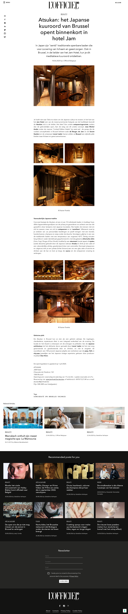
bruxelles (53, 396)
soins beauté (39, 396)
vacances (62, 396)
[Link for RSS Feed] (68, 606)
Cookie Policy (77, 611)
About (48, 611)
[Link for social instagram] (64, 606)
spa (46, 396)
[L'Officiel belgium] (64, 5)
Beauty (64, 14)
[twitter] (4, 30)
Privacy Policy (74, 576)
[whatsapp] (4, 33)
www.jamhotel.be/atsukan (55, 379)
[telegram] (4, 37)
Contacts (55, 611)
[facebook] (4, 19)
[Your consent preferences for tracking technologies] (125, 610)
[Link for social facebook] (60, 606)
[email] (4, 16)
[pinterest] (4, 23)
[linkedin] (4, 26)
